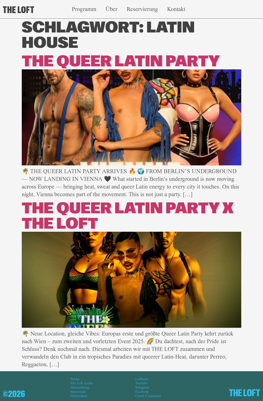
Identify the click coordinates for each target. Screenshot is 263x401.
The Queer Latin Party (121, 61)
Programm (84, 9)
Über (111, 9)
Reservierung (142, 9)
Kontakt (176, 9)
